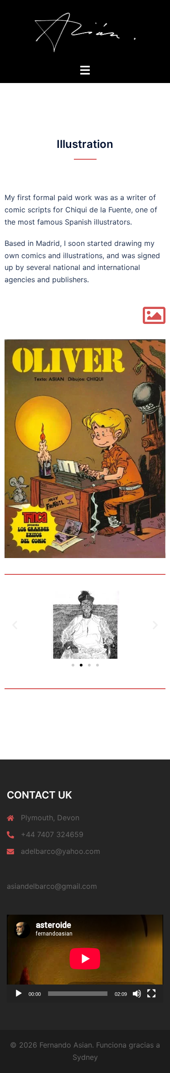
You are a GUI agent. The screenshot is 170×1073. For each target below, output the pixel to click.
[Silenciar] (136, 993)
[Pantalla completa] (151, 993)
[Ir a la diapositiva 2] (81, 665)
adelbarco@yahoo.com (60, 851)
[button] (14, 624)
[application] (85, 959)
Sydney (85, 1057)
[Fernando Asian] (85, 30)
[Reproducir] (18, 993)
